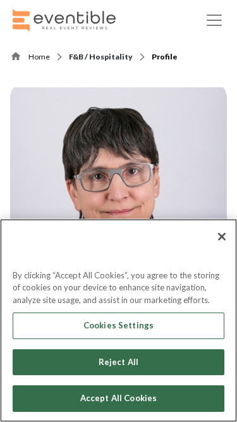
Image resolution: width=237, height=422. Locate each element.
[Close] (222, 237)
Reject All (118, 362)
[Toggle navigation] (214, 20)
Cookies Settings (118, 325)
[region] (118, 320)
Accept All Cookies (118, 398)
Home (39, 56)
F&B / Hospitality (101, 56)
